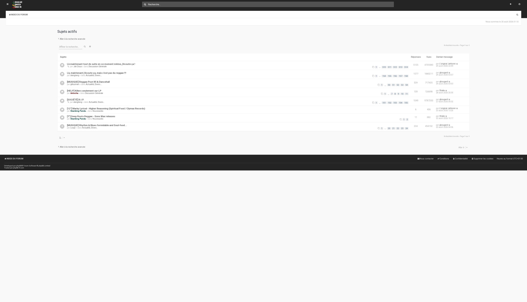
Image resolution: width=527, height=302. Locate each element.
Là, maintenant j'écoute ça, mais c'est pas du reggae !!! (96, 73)
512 (395, 67)
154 (384, 76)
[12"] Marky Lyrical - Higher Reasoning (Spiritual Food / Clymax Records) (106, 108)
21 (393, 128)
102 (389, 103)
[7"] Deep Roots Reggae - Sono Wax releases (91, 116)
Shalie (442, 90)
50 (389, 85)
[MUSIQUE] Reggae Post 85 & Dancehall (88, 81)
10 (402, 94)
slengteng (74, 75)
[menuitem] (519, 4)
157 (400, 76)
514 (406, 67)
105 (406, 103)
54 (407, 85)
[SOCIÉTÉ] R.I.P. (75, 99)
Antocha (74, 93)
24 (407, 128)
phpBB (19, 166)
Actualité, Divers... (93, 75)
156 (395, 76)
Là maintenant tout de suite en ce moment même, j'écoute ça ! (101, 64)
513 (400, 67)
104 (400, 103)
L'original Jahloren (447, 64)
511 (389, 67)
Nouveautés (98, 111)
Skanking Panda (78, 111)
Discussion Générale (98, 66)
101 (384, 103)
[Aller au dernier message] (457, 64)
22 (398, 128)
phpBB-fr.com (18, 168)
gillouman (74, 84)
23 (402, 128)
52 (398, 85)
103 (395, 103)
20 (389, 128)
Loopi (72, 128)
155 (389, 76)
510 (384, 67)
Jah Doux (77, 66)
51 (393, 85)
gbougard (443, 73)
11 (407, 94)
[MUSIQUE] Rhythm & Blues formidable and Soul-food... (97, 125)
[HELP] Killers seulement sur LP (84, 90)
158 (406, 76)
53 (402, 85)
